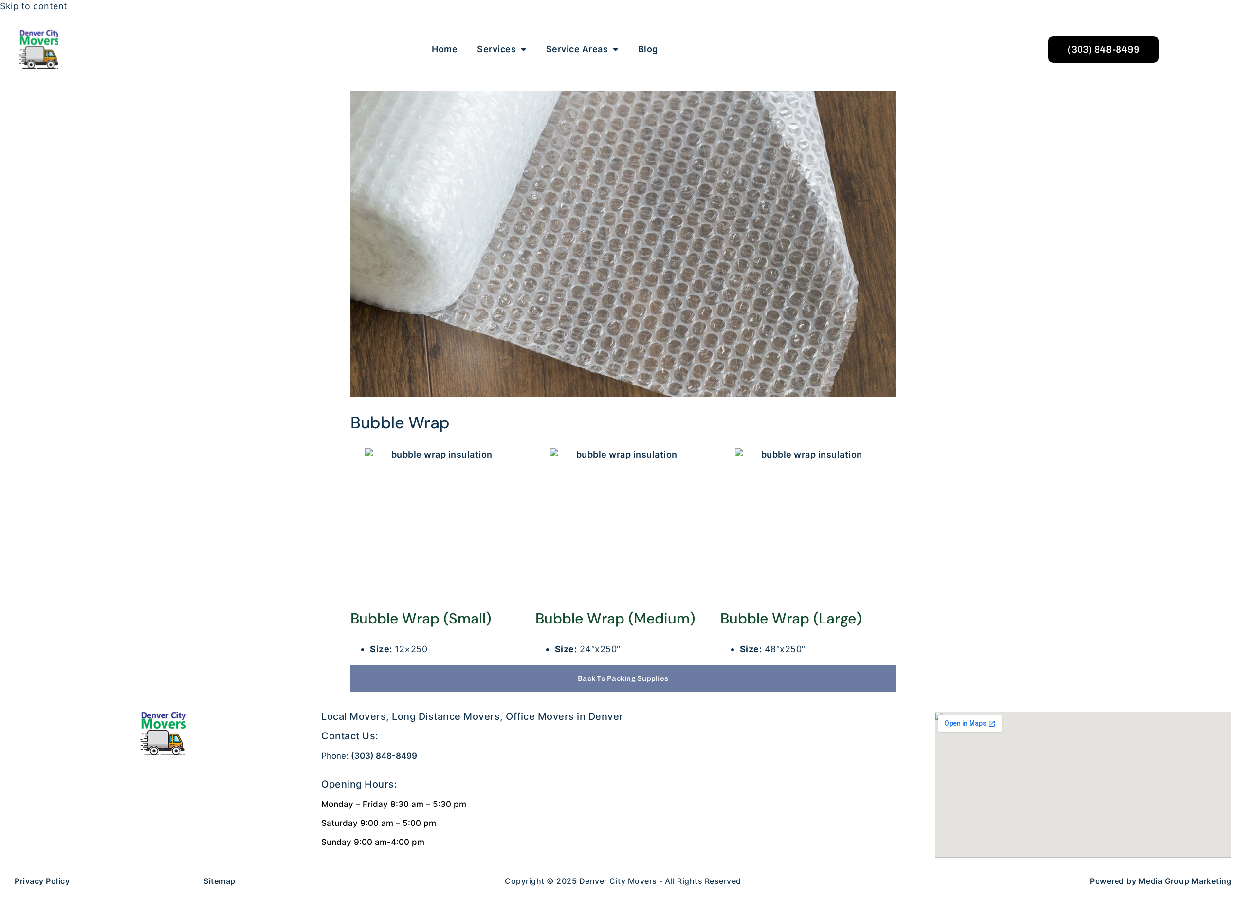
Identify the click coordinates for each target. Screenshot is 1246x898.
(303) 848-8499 (384, 756)
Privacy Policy (42, 881)
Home (445, 49)
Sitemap (219, 881)
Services (496, 49)
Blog (648, 49)
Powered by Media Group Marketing (1160, 881)
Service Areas (577, 49)
